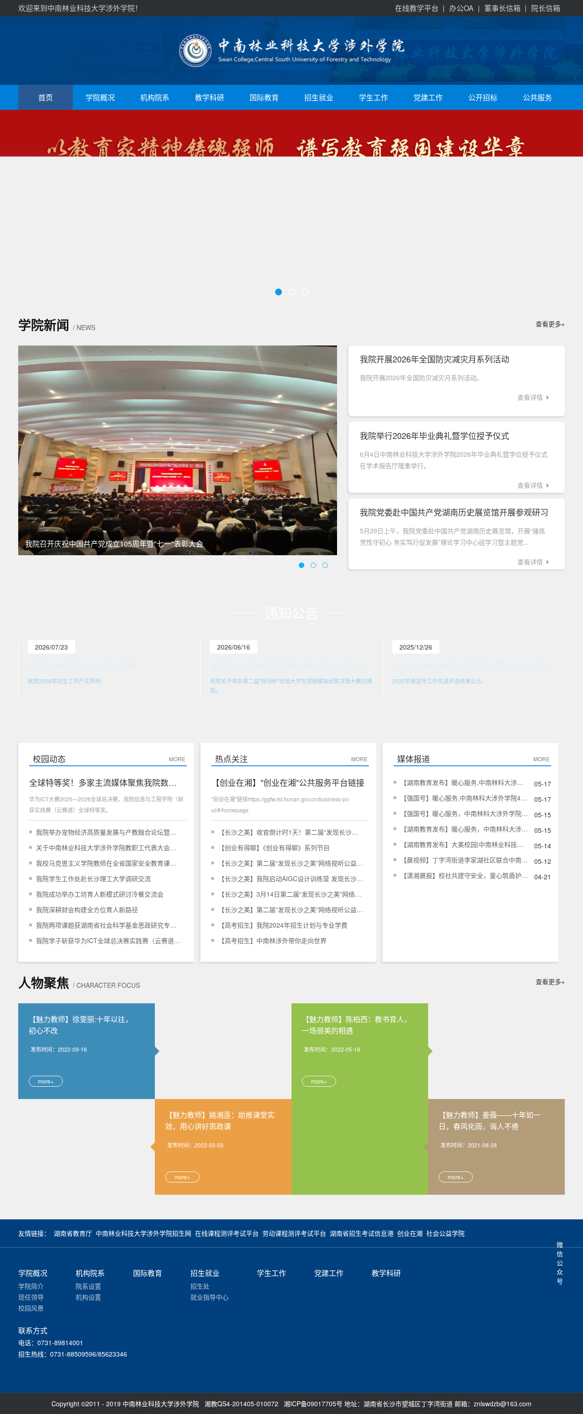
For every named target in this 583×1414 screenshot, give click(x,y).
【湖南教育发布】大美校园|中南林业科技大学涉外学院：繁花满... (464, 844)
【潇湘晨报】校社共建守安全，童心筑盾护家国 (464, 875)
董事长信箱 (502, 8)
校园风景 (31, 1307)
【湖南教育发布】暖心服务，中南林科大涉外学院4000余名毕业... (464, 828)
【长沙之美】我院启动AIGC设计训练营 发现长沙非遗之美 (291, 878)
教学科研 (209, 97)
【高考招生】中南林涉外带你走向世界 (272, 940)
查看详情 (530, 397)
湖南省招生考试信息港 (362, 1233)
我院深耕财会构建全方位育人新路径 (87, 909)
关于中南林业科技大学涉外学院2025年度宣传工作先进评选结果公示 (476, 665)
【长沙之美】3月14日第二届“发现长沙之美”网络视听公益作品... (291, 893)
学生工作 (373, 97)
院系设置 (88, 1285)
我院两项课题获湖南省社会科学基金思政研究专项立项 (109, 924)
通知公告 (291, 612)
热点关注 (231, 758)
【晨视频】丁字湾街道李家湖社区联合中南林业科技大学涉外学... (464, 859)
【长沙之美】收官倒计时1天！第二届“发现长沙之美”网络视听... (291, 831)
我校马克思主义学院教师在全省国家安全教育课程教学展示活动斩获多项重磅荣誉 (109, 862)
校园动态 (49, 758)
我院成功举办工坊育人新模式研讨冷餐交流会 (100, 893)
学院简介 (31, 1285)
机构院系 (154, 97)
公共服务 (537, 97)
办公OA (461, 8)
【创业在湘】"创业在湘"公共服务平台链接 (287, 782)
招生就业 (318, 97)
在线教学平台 (417, 8)
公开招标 (482, 97)
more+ (46, 1081)
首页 (45, 97)
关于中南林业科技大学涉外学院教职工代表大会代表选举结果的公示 (109, 847)
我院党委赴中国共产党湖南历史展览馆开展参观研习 (454, 512)
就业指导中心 (209, 1296)
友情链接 (31, 1233)
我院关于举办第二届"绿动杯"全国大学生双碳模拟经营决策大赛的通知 (294, 665)
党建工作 (428, 97)
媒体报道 (413, 758)
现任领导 (31, 1296)
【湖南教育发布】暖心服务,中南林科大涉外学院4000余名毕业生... (464, 782)
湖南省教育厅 (73, 1233)
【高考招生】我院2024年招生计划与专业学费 (283, 924)
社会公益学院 (445, 1233)
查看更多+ (550, 323)
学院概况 (100, 97)
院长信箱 (545, 8)
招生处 (200, 1285)
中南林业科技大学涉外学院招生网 (143, 1233)
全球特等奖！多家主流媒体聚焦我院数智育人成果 (106, 782)
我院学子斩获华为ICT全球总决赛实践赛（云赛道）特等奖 (109, 940)
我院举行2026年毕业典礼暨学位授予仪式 (434, 435)
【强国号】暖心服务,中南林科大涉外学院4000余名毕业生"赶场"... (464, 797)
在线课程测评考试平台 (227, 1233)
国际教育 (264, 97)
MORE (178, 759)
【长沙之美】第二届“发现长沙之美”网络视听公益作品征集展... (291, 862)
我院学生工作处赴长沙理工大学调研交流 (93, 878)
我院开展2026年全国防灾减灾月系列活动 (434, 359)
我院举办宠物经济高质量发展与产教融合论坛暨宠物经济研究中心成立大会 (109, 831)
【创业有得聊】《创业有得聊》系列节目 (274, 847)
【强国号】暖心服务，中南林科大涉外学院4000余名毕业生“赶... (464, 813)
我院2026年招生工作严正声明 (82, 665)
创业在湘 (410, 1233)
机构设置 (88, 1296)
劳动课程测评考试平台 (294, 1233)
